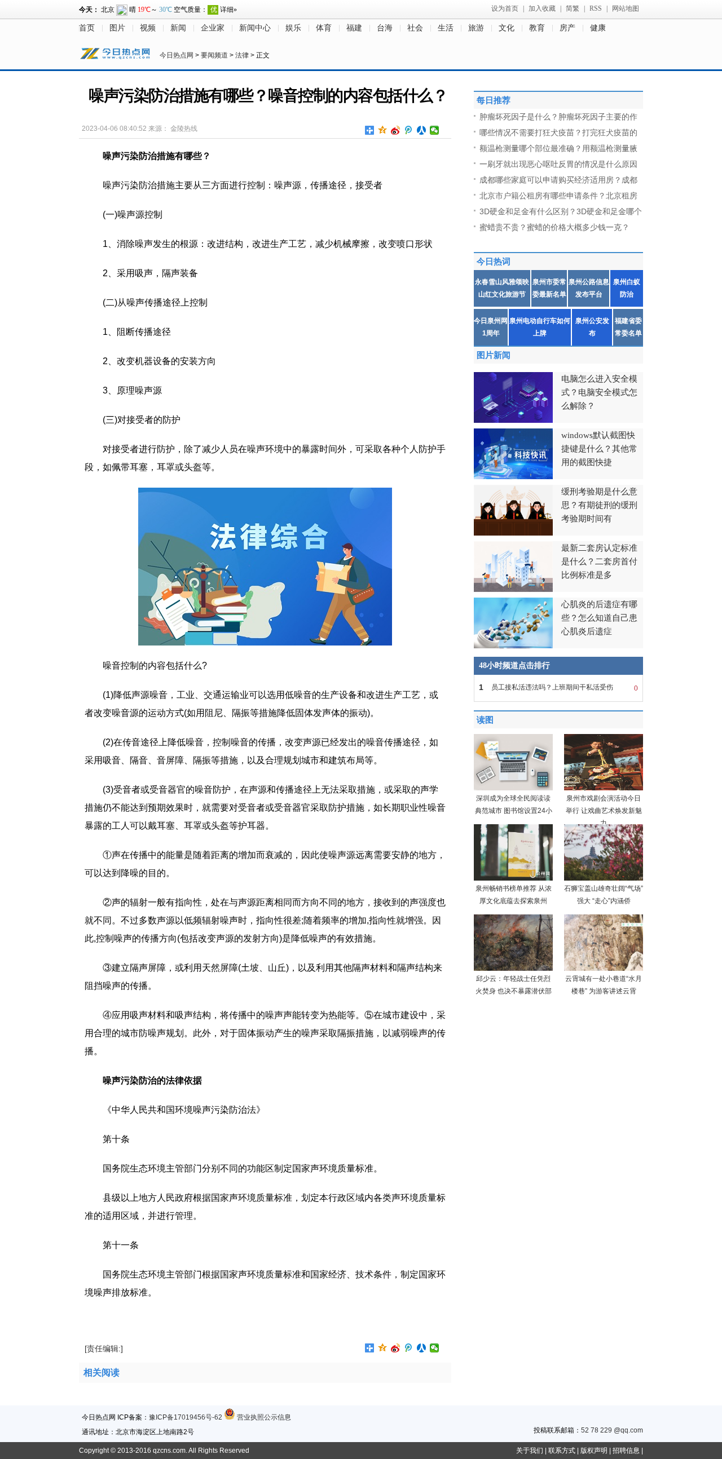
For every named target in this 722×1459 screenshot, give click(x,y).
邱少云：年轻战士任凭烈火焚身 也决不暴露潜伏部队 (514, 991)
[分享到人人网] (421, 130)
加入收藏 (542, 8)
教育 (537, 28)
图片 (117, 28)
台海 (385, 28)
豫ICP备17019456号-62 (185, 1417)
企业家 (212, 28)
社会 (415, 28)
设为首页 (504, 8)
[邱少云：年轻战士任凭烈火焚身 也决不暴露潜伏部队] (513, 968)
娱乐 (293, 28)
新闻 (178, 28)
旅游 (476, 28)
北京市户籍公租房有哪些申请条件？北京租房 (558, 195)
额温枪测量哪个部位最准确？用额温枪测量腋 (558, 148)
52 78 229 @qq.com (612, 1430)
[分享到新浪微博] (395, 130)
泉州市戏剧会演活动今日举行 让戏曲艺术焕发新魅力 (604, 810)
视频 (148, 28)
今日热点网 (176, 55)
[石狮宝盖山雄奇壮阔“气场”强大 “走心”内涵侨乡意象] (603, 878)
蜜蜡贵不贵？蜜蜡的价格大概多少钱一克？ (554, 227)
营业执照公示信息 (263, 1417)
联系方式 (561, 1450)
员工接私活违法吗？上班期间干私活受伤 (558, 687)
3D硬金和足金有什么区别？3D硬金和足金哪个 (560, 211)
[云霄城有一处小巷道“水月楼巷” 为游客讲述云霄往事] (603, 968)
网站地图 (625, 8)
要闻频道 (214, 55)
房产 (567, 28)
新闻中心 (255, 28)
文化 (506, 28)
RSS (595, 8)
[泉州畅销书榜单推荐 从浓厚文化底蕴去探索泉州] (513, 878)
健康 (598, 28)
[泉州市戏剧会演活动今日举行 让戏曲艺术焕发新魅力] (603, 788)
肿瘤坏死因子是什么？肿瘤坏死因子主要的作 (558, 116)
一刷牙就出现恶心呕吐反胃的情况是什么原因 (558, 164)
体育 (324, 28)
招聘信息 (626, 1450)
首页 (87, 28)
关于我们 (529, 1450)
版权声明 (593, 1450)
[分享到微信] (434, 130)
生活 (446, 28)
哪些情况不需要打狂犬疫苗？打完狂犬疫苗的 (558, 132)
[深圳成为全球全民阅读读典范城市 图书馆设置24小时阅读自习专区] (513, 788)
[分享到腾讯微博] (408, 130)
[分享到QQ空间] (383, 130)
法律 (242, 55)
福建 (354, 28)
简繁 (572, 8)
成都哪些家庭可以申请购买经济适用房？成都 (558, 179)
